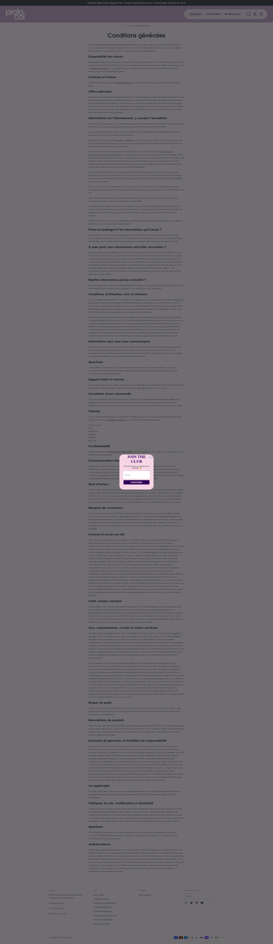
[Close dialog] (151, 456)
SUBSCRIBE (136, 482)
